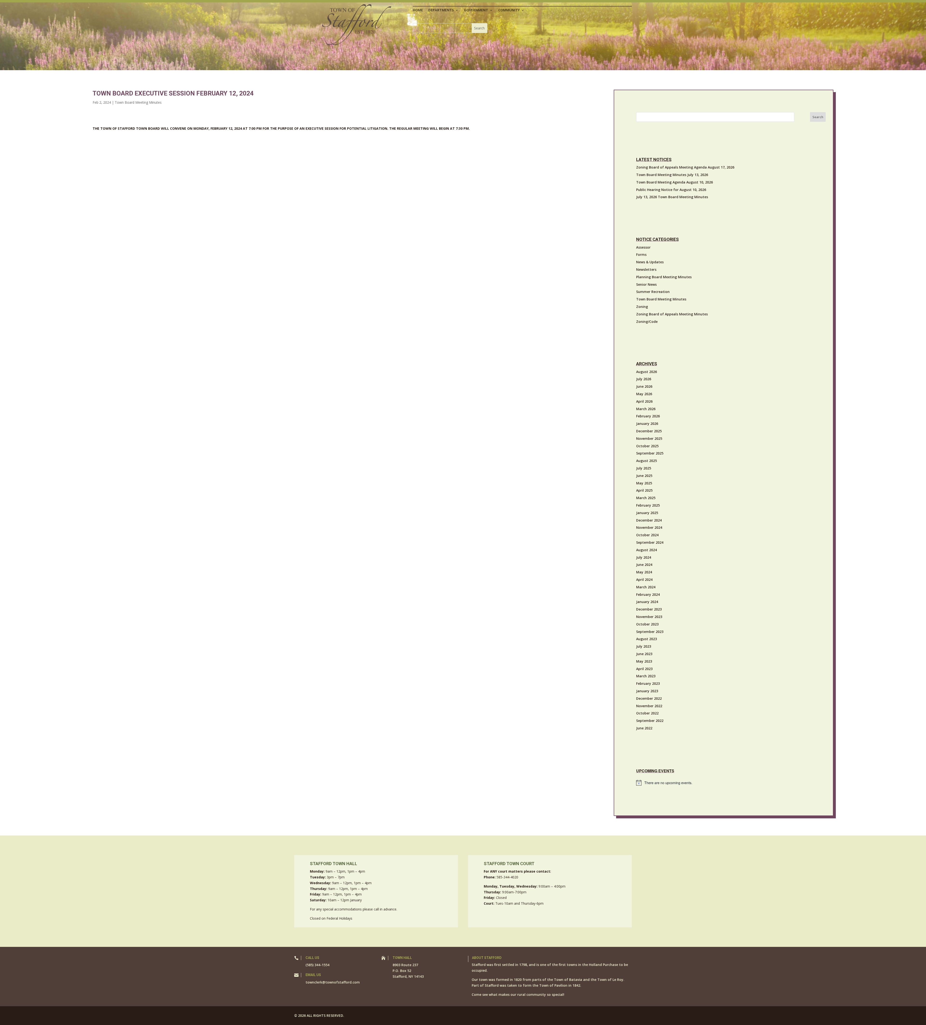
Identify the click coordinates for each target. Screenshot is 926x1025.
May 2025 (644, 483)
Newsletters (646, 269)
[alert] (731, 783)
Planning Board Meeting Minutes (664, 277)
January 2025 (647, 512)
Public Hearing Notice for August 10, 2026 (671, 189)
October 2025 (647, 446)
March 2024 (645, 587)
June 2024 (644, 564)
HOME (418, 10)
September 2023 (649, 631)
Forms (641, 254)
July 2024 (643, 557)
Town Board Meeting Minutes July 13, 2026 (672, 174)
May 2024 (644, 572)
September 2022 (649, 720)
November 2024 (649, 527)
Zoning (642, 306)
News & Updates (650, 262)
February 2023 (648, 683)
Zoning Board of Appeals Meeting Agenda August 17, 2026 (685, 167)
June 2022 (644, 728)
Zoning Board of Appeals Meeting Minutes (672, 314)
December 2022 (649, 698)
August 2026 (646, 371)
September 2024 (649, 542)
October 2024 (647, 535)
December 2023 (649, 609)
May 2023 (644, 661)
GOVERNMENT (476, 10)
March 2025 (645, 498)
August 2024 (646, 550)
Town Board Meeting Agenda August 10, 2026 (674, 182)
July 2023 (643, 646)
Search (817, 117)
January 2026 (647, 423)
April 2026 (644, 401)
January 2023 (647, 691)
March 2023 (645, 676)
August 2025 (646, 460)
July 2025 (643, 468)
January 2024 (647, 601)
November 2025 (649, 438)
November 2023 (649, 616)
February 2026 (648, 416)
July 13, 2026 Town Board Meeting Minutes (672, 197)
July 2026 (643, 379)
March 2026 (645, 409)
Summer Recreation (653, 291)
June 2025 (644, 475)
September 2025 (649, 453)
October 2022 (647, 713)
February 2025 (648, 505)
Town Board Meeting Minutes (138, 102)
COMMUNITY (509, 10)
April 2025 (644, 490)
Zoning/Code (647, 321)
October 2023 (647, 624)
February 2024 (648, 594)
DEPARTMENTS (441, 10)
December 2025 (649, 431)
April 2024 (644, 579)
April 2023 (644, 668)
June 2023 (644, 654)
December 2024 (649, 520)
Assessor (643, 247)
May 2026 (644, 394)
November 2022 (649, 706)
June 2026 (644, 386)
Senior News (646, 284)
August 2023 (646, 639)
